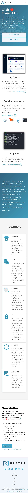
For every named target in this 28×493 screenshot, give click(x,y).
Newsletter (14, 475)
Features (14, 40)
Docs (14, 473)
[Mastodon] (19, 469)
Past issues (11, 449)
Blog (14, 481)
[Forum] (5, 469)
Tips (14, 478)
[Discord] (12, 469)
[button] (25, 2)
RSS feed (18, 449)
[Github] (9, 469)
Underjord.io (14, 419)
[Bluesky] (16, 469)
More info (4, 449)
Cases (14, 484)
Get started (14, 35)
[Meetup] (23, 469)
